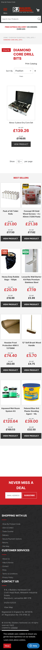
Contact (5, 566)
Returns (5, 543)
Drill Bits (30, 37)
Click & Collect (7, 528)
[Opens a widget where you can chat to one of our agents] (33, 646)
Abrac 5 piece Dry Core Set (21, 122)
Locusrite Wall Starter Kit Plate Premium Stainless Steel (31, 279)
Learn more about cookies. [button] (15, 640)
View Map (8, 607)
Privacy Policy (7, 577)
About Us (6, 559)
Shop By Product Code (11, 524)
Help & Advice (7, 563)
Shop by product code (8, 2)
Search (39, 19)
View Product (21, 144)
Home (6, 37)
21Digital (14, 628)
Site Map (5, 546)
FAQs (4, 570)
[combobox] (19, 19)
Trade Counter (7, 531)
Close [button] (7, 646)
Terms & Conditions (10, 574)
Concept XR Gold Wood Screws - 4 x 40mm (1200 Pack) (31, 214)
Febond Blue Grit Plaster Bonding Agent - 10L (31, 411)
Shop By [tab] (6, 50)
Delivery (5, 535)
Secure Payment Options (12, 539)
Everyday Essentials (17, 37)
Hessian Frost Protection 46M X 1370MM (10, 345)
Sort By (9, 71)
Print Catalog (31, 63)
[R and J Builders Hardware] (23, 10)
